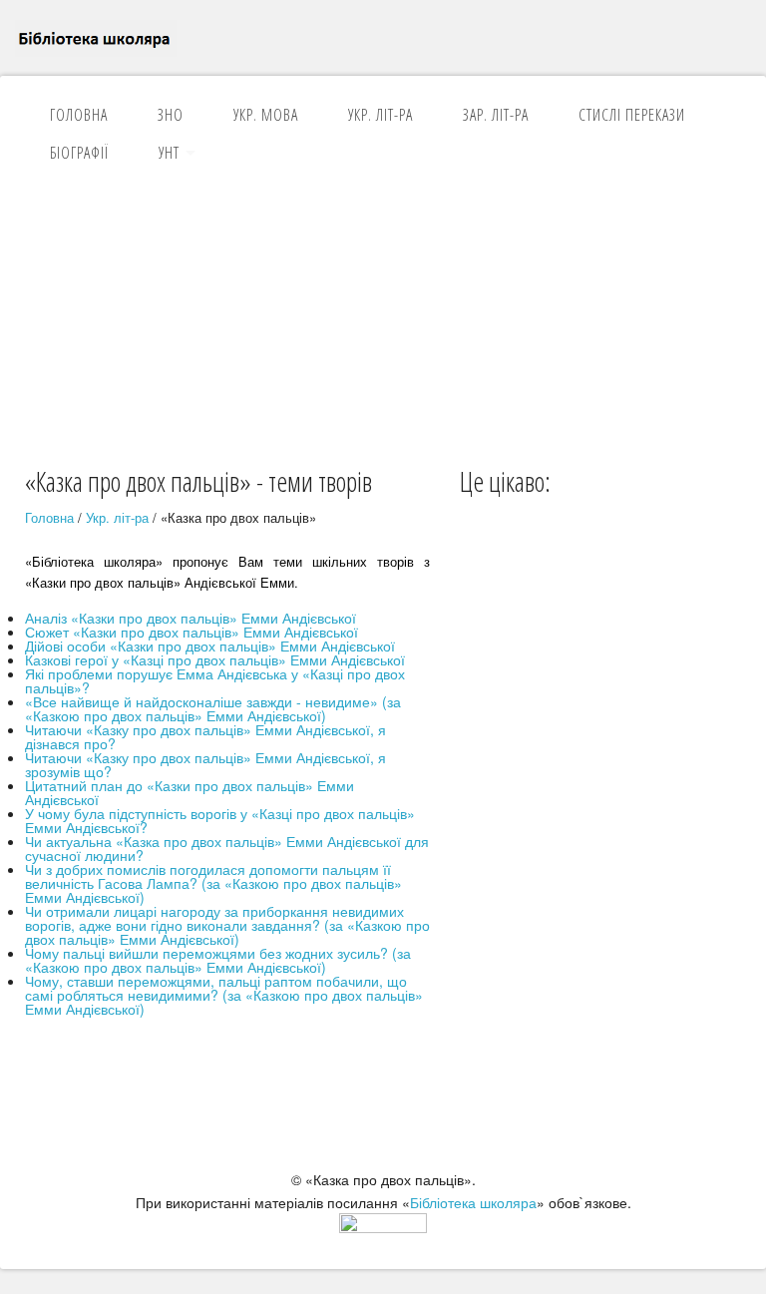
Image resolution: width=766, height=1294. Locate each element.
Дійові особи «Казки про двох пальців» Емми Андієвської (210, 645)
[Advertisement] (383, 313)
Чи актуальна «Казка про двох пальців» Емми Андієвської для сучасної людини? (227, 848)
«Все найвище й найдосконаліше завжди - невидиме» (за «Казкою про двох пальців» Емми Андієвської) (213, 708)
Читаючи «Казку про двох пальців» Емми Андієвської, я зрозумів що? (205, 764)
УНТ (169, 153)
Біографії (79, 153)
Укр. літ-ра (380, 115)
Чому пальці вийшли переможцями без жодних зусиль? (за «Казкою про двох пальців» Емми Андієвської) (218, 960)
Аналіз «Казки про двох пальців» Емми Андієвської (190, 618)
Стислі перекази (631, 115)
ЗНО (171, 115)
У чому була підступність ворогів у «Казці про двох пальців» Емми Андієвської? (220, 820)
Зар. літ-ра (496, 115)
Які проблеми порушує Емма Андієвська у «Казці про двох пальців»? (215, 680)
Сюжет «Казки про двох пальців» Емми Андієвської (191, 632)
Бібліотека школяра (473, 1202)
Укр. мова (265, 115)
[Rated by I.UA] (383, 1227)
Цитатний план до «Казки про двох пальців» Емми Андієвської (189, 792)
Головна (79, 115)
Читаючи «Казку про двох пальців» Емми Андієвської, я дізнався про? (205, 736)
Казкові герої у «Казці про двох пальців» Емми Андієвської (215, 659)
